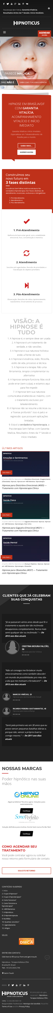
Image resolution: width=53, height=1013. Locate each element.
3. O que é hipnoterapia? (11, 897)
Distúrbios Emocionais (31, 479)
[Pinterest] (23, 4)
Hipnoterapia (40, 481)
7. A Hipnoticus (7, 912)
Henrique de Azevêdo (31, 1003)
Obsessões (27, 566)
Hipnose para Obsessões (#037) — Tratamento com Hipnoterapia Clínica (24, 571)
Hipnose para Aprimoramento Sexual (27, 697)
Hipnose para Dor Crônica (32, 652)
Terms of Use (7, 1006)
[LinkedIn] (19, 4)
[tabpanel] (26, 64)
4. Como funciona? (9, 900)
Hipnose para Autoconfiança (24, 711)
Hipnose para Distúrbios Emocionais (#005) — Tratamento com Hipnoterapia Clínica (24, 487)
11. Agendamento (9, 925)
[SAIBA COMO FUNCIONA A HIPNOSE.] (26, 64)
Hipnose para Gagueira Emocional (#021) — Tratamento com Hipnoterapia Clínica (23, 529)
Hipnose (13, 481)
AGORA (44, 33)
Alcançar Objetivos (30, 564)
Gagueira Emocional (31, 522)
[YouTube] (12, 4)
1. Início (5, 890)
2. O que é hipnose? (9, 893)
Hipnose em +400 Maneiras (26, 481)
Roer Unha (27, 524)
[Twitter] (8, 4)
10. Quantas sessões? (10, 922)
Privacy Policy (24, 1006)
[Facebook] (4, 4)
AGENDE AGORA (26, 152)
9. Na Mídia (6, 918)
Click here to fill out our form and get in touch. (19, 957)
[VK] (27, 4)
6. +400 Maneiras (8, 909)
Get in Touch (9, 973)
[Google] (15, 4)
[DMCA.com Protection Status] (26, 941)
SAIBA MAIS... (26, 145)
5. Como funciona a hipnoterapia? (9, 904)
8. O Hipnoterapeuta (10, 915)
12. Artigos (6, 928)
